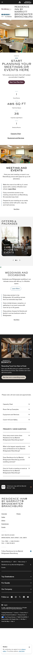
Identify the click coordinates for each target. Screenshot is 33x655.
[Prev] (13, 260)
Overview (4, 514)
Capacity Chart (16, 134)
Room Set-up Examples (11, 409)
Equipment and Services (16, 138)
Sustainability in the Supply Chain (10, 619)
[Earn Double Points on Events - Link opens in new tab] (16, 241)
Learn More (12, 189)
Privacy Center (21, 614)
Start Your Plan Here (16, 82)
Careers (16, 612)
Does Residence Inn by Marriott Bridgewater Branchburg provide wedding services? (14, 460)
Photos (18, 514)
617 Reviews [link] (8, 16)
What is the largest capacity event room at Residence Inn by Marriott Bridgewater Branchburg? (14, 449)
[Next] (20, 260)
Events (3, 527)
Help (12, 621)
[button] (19, 2)
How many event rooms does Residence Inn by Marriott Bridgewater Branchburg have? (13, 438)
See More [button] (16, 209)
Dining (3, 520)
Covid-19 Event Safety (10, 420)
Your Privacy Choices (9, 617)
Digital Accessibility (22, 617)
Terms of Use (23, 612)
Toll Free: (10, 541)
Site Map (23, 619)
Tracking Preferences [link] (6, 612)
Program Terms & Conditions (8, 614)
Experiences (5, 524)
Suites (3, 517)
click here (21, 651)
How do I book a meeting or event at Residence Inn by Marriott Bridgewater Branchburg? (15, 471)
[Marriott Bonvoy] (27, 2)
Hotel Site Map (5, 621)
